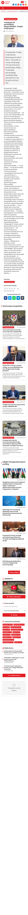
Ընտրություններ (17, 629)
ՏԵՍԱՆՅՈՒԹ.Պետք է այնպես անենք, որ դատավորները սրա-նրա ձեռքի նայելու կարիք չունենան (13, 368)
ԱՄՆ (6, 627)
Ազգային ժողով (8, 639)
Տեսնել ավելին (14, 572)
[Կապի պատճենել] (22, 298)
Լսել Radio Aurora (15, 675)
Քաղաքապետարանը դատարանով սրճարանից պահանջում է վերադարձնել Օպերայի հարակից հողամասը (13, 442)
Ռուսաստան (16, 627)
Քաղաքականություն (12, 11)
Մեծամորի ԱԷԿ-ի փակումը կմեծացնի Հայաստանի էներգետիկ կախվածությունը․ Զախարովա (12, 512)
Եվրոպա (16, 637)
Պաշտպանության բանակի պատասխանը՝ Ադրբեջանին (12, 330)
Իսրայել (6, 634)
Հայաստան (7, 624)
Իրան (6, 629)
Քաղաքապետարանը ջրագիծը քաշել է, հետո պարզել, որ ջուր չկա (14, 651)
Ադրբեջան (16, 634)
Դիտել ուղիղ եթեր (15, 597)
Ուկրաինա (7, 632)
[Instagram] (26, 5)
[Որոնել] (25, 8)
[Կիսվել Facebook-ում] (5, 298)
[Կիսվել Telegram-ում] (18, 298)
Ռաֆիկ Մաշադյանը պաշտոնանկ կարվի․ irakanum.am (14, 405)
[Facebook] (13, 5)
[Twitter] (16, 5)
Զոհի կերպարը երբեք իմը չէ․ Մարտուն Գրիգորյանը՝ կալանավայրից (12, 562)
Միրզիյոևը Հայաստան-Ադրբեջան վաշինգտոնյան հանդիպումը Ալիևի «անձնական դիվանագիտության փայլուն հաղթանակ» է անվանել (14, 485)
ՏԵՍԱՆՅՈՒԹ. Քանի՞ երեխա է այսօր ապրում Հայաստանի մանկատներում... (14, 659)
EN (25, 2)
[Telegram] (21, 5)
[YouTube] (18, 5)
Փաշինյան (7, 637)
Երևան (16, 632)
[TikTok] (23, 5)
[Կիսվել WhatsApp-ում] (14, 298)
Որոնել (15, 615)
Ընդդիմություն (8, 642)
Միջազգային (19, 624)
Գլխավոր (3, 11)
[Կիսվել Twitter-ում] (10, 298)
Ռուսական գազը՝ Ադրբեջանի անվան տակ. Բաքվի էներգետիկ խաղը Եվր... (13, 667)
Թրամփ (18, 642)
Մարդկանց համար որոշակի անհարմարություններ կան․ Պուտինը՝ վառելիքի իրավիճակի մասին (13, 537)
